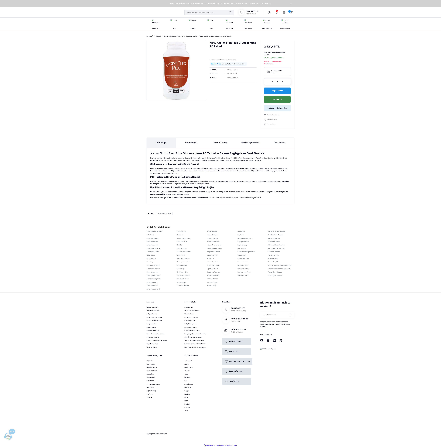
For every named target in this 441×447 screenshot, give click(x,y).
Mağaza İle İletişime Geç (277, 108)
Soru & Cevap (220, 142)
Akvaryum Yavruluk (153, 289)
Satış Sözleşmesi (190, 324)
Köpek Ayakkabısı (213, 262)
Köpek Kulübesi (212, 235)
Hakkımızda (188, 307)
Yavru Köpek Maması (214, 248)
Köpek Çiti (210, 258)
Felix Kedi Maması (274, 252)
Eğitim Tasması (212, 269)
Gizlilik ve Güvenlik (153, 330)
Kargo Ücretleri (152, 324)
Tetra (186, 374)
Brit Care (187, 387)
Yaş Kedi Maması (183, 279)
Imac (186, 401)
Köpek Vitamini (232, 69)
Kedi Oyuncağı (182, 248)
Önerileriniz (279, 142)
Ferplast (187, 377)
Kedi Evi (179, 245)
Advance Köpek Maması (276, 245)
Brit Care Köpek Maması (276, 248)
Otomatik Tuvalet (183, 285)
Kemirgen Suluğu (243, 269)
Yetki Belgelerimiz (153, 337)
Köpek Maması (212, 231)
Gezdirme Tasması (213, 272)
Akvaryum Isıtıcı (152, 245)
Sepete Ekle (277, 91)
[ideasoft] (208, 445)
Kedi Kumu (180, 235)
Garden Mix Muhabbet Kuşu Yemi (279, 269)
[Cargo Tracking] (269, 12)
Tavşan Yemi (241, 255)
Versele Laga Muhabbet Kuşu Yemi (280, 265)
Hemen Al (277, 99)
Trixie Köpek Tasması (275, 275)
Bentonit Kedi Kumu (184, 238)
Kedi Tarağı (181, 269)
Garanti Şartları (189, 320)
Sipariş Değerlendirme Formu (194, 340)
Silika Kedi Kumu (182, 241)
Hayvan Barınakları (191, 317)
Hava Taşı (150, 262)
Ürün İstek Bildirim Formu (193, 337)
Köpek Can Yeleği (213, 275)
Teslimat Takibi (152, 347)
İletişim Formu (151, 314)
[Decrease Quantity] (272, 81)
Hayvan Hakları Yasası (192, 330)
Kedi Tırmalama (182, 265)
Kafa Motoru (151, 255)
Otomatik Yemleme (153, 265)
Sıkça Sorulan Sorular (192, 310)
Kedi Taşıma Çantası (184, 252)
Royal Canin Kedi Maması (276, 231)
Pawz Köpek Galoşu (275, 272)
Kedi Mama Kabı (182, 272)
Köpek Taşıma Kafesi (214, 245)
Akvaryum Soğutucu (154, 279)
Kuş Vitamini (241, 248)
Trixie (186, 411)
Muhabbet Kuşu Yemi (244, 238)
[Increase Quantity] (282, 81)
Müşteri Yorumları (190, 327)
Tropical (187, 371)
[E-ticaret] (220, 445)
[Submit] (290, 315)
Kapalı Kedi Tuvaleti (183, 275)
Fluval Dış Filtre (273, 258)
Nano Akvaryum (152, 272)
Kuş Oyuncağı (242, 245)
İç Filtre (149, 397)
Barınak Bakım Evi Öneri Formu (195, 344)
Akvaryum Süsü (152, 285)
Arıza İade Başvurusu (154, 317)
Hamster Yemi (242, 262)
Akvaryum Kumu (152, 282)
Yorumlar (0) (191, 142)
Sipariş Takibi (151, 327)
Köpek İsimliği (151, 391)
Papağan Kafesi (243, 241)
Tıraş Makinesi (212, 255)
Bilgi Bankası (188, 314)
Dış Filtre (150, 394)
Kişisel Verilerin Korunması (156, 334)
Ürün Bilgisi (161, 142)
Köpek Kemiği (211, 285)
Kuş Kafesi (241, 231)
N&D (186, 381)
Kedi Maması (181, 231)
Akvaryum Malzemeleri (155, 231)
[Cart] (291, 12)
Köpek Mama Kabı (213, 241)
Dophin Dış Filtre (273, 262)
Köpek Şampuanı (213, 265)
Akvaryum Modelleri (153, 275)
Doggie (186, 391)
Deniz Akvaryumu (153, 238)
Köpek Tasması (212, 238)
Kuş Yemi (240, 235)
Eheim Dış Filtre (273, 255)
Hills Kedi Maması (274, 241)
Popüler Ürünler (152, 344)
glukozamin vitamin (164, 213)
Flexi (186, 397)
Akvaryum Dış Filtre (153, 248)
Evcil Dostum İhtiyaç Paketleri (157, 340)
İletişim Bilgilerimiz (153, 310)
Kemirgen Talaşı (243, 265)
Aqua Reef (188, 361)
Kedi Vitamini (181, 282)
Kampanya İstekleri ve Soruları (195, 334)
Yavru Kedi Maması (183, 258)
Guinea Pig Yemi (243, 258)
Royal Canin (188, 367)
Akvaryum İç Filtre (153, 252)
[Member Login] (284, 12)
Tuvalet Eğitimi (212, 282)
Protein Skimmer (152, 241)
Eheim (186, 364)
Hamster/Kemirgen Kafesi (246, 252)
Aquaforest (188, 384)
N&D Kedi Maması (274, 238)
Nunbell (187, 404)
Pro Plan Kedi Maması (275, 235)
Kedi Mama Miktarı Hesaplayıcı (195, 347)
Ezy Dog (187, 394)
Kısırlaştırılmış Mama (184, 262)
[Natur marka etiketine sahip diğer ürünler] (214, 53)
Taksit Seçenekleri (250, 142)
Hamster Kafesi (152, 371)
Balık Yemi (150, 235)
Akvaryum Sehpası (153, 269)
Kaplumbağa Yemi (243, 272)
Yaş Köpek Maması (213, 252)
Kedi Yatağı (181, 255)
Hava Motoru (151, 258)
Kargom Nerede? (152, 307)
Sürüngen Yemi (242, 275)
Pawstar (187, 407)
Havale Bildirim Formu (154, 320)
